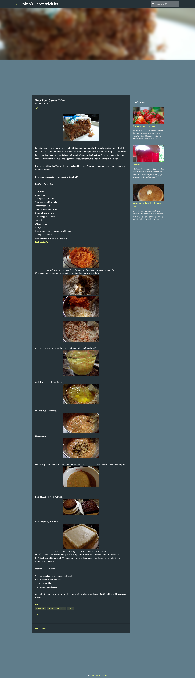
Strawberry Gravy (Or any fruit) (144, 126)
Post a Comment (42, 628)
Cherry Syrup (137, 164)
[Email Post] (36, 605)
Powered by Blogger (99, 675)
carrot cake (40, 608)
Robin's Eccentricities (39, 4)
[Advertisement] (97, 77)
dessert (70, 608)
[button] (36, 108)
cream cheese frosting (56, 608)
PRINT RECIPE (41, 242)
